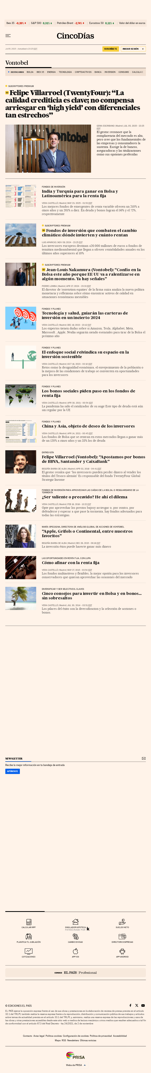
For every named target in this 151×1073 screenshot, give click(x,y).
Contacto (27, 1036)
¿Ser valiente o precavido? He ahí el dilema (84, 497)
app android (122, 957)
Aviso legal (38, 1036)
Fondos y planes (51, 309)
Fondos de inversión (53, 187)
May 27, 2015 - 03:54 (79, 570)
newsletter (14, 758)
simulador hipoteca (75, 927)
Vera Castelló (50, 203)
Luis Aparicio (49, 242)
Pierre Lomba (49, 286)
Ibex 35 (10, 23)
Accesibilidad (120, 1036)
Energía (51, 72)
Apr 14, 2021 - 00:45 (80, 433)
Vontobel (16, 63)
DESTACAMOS (17, 72)
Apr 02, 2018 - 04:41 (88, 469)
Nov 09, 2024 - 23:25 (70, 242)
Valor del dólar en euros (132, 23)
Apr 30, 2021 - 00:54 (80, 403)
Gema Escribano (105, 126)
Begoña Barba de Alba (54, 469)
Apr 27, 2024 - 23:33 (78, 286)
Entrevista (48, 452)
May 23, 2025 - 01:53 (79, 203)
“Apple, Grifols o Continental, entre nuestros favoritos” (87, 534)
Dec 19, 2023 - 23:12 (79, 325)
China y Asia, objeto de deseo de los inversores (88, 426)
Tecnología (65, 72)
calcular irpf (29, 927)
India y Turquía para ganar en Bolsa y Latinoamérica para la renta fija (80, 194)
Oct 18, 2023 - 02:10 (79, 364)
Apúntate (12, 771)
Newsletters (73, 1040)
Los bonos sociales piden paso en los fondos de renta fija (88, 393)
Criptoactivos (83, 72)
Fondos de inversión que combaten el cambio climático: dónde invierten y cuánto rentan (89, 233)
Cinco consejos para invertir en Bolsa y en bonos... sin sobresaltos (92, 596)
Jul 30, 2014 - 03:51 (79, 605)
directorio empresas (122, 942)
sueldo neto (122, 927)
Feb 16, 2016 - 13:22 (79, 504)
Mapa (58, 1040)
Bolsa (30, 72)
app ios (75, 957)
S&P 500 (36, 23)
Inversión (110, 72)
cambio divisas (75, 942)
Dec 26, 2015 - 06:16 (88, 543)
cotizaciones (28, 957)
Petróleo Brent (65, 23)
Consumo (124, 72)
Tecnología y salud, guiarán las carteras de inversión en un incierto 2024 (85, 316)
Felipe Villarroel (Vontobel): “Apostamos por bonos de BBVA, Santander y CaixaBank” (93, 459)
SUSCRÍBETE (110, 48)
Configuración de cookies (76, 1036)
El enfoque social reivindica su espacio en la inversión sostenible (85, 355)
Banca (98, 72)
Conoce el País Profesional (75, 972)
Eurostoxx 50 (96, 23)
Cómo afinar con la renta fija (70, 563)
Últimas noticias (88, 1040)
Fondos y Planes (51, 348)
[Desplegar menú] (8, 35)
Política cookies (54, 1036)
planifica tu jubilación (29, 942)
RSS (64, 1040)
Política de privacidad (101, 1036)
